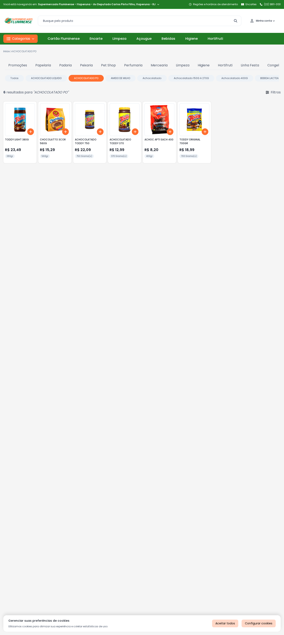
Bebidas (168, 38)
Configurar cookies (258, 623)
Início (6, 51)
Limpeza (119, 38)
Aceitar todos (225, 623)
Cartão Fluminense (64, 38)
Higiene (191, 38)
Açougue (144, 38)
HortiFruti (215, 38)
